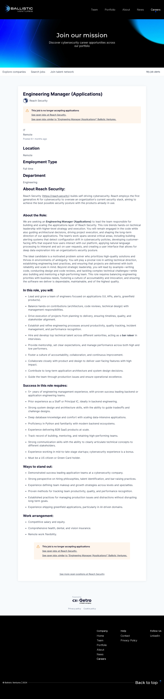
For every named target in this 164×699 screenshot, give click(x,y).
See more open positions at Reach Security (82, 574)
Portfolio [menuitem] (110, 9)
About (100, 649)
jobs (38, 71)
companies (14, 71)
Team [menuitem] (94, 9)
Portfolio (102, 645)
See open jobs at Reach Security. (48, 114)
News (100, 654)
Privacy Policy (129, 640)
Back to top (146, 682)
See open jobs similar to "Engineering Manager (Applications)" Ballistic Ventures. (73, 119)
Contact (125, 635)
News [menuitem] (140, 9)
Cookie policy (90, 608)
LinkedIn (155, 635)
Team (100, 640)
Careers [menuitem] (155, 9)
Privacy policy (74, 608)
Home (100, 635)
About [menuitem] (126, 9)
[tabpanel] (82, 361)
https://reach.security (56, 195)
